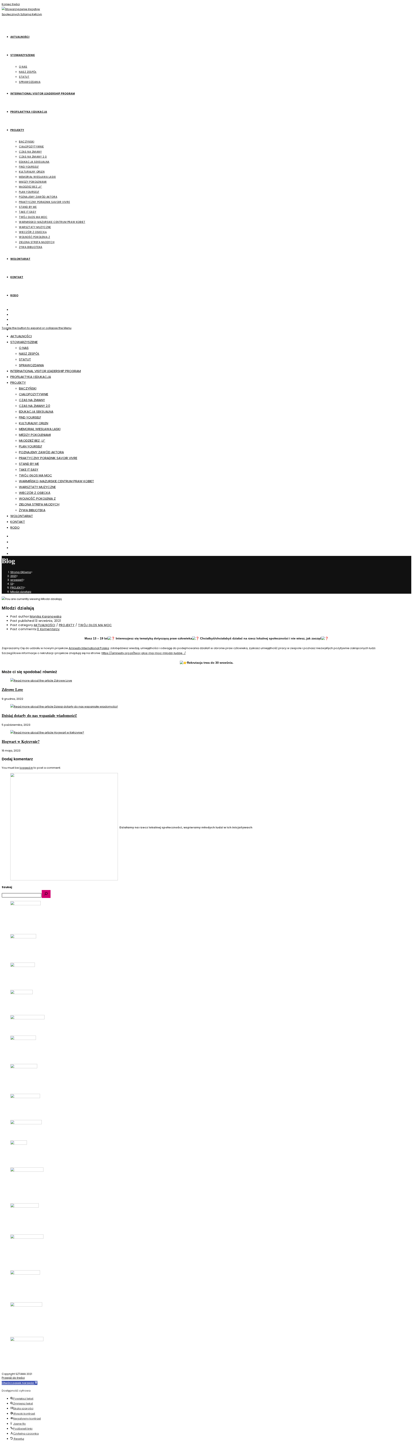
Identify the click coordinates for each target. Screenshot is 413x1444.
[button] (19, 1383)
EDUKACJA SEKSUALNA (36, 411)
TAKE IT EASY (28, 469)
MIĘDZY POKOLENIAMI (35, 434)
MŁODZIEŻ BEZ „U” (32, 440)
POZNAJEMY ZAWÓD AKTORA (41, 452)
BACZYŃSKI (27, 388)
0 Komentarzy (48, 629)
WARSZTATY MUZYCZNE (37, 487)
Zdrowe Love (12, 689)
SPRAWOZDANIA (31, 365)
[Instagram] (13, 319)
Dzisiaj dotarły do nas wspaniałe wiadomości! (39, 715)
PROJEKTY (18, 382)
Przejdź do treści (13, 1378)
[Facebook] (13, 314)
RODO (15, 527)
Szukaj (7, 887)
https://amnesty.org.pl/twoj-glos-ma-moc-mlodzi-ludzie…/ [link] (144, 653)
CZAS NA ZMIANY (32, 400)
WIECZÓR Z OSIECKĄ (34, 492)
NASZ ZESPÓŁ (29, 353)
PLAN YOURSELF (30, 446)
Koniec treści (11, 4)
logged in (26, 768)
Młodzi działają (20, 592)
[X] (13, 309)
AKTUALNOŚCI (21, 336)
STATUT (25, 359)
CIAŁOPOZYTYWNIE (33, 394)
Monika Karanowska (45, 616)
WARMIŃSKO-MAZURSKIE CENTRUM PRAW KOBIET (56, 481)
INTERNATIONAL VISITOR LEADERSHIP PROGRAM (45, 371)
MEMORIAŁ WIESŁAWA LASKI (39, 429)
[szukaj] (46, 894)
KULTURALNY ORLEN (33, 423)
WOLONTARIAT (21, 516)
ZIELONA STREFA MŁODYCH (39, 504)
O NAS (24, 347)
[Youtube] (13, 324)
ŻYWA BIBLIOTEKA (32, 510)
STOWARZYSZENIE (24, 342)
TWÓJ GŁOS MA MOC (35, 475)
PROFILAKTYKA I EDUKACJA (30, 376)
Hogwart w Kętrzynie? (21, 741)
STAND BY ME (29, 463)
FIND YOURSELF (30, 417)
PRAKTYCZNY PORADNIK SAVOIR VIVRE (48, 458)
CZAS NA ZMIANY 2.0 (34, 405)
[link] (89, 648)
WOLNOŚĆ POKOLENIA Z (37, 498)
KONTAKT (17, 521)
